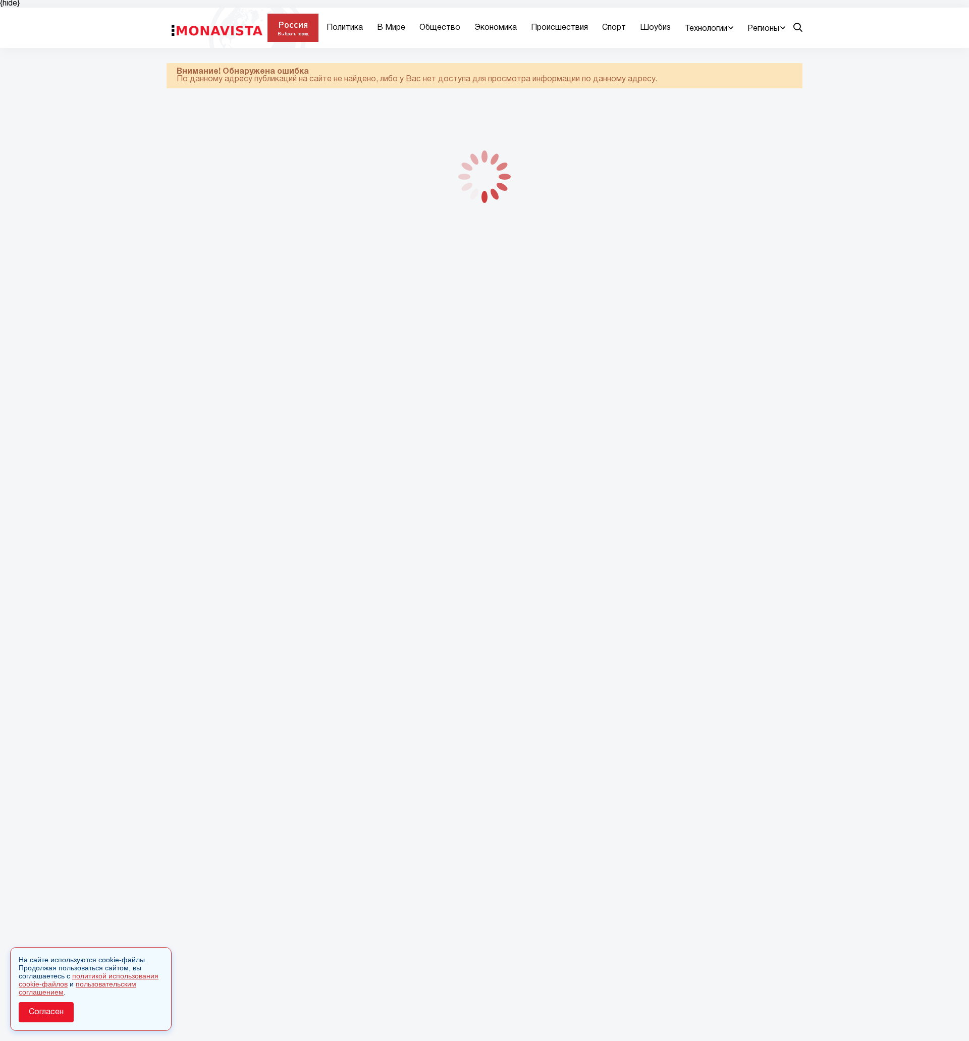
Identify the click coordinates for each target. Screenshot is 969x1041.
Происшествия (559, 27)
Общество (439, 27)
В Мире (391, 27)
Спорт (614, 27)
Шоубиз (655, 27)
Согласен (46, 1012)
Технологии (706, 28)
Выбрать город (293, 33)
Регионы (763, 28)
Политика (345, 27)
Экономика (495, 27)
